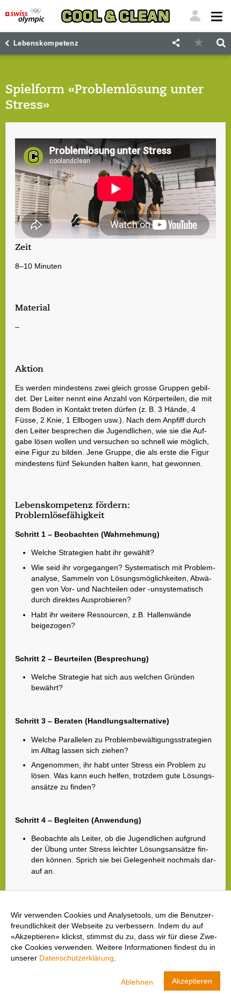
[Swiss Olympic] (25, 16)
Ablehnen (137, 982)
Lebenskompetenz (46, 43)
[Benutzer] (215, 16)
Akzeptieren (192, 981)
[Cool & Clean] (115, 16)
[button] (175, 43)
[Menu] (195, 16)
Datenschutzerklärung (76, 958)
